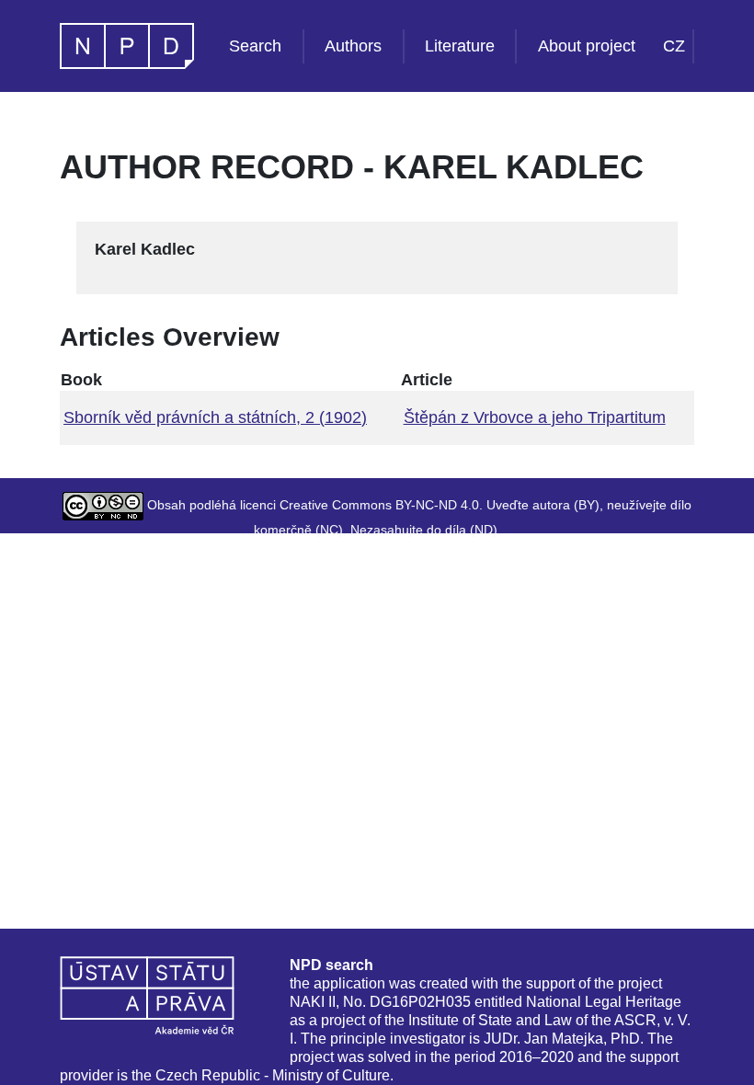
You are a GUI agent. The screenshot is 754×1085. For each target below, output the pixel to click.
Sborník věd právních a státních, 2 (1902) (215, 417)
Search (255, 46)
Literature (460, 46)
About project (586, 46)
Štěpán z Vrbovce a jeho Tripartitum (535, 417)
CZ (674, 46)
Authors (353, 46)
